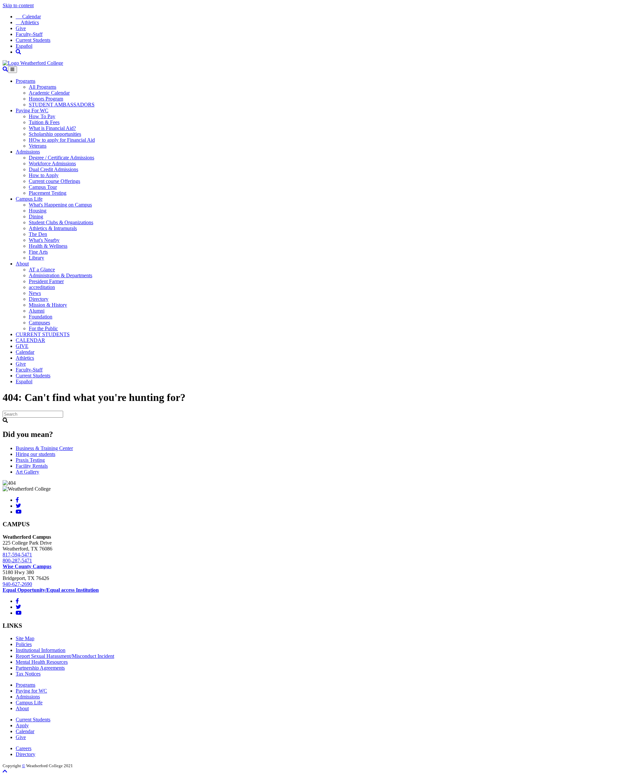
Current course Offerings (54, 181)
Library (36, 258)
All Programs (42, 87)
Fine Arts (38, 252)
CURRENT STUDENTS (43, 334)
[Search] (18, 52)
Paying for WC (31, 691)
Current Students (33, 40)
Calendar (28, 16)
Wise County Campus (27, 566)
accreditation (42, 287)
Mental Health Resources (42, 662)
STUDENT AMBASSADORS (62, 104)
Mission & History (48, 305)
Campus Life (29, 199)
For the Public (43, 328)
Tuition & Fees (44, 122)
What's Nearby (44, 240)
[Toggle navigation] (12, 69)
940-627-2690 (17, 584)
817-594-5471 (17, 554)
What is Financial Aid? (52, 128)
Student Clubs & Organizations (61, 222)
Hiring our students (35, 454)
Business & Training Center (44, 448)
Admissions (28, 151)
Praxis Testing (30, 460)
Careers (23, 748)
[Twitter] (18, 506)
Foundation (40, 316)
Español (24, 46)
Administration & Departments (60, 275)
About (22, 263)
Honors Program (46, 98)
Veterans (37, 146)
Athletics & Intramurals (53, 228)
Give (21, 28)
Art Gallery (27, 472)
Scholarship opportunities (55, 134)
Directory (38, 299)
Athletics (27, 22)
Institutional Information (40, 650)
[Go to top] (5, 771)
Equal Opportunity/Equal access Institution (51, 590)
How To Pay (42, 116)
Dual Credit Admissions (53, 169)
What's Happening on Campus (60, 205)
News (35, 293)
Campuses (39, 322)
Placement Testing (47, 193)
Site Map (25, 638)
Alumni (36, 311)
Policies (24, 644)
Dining (36, 216)
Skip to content (18, 5)
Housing (37, 210)
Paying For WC (32, 110)
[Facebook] (17, 500)
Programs (25, 81)
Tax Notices (28, 674)
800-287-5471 (17, 560)
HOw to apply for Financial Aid (62, 140)
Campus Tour (43, 187)
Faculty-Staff (29, 34)
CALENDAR (30, 340)
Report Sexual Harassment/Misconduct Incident (65, 656)
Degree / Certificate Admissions (61, 157)
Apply (22, 725)
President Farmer (46, 281)
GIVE (22, 346)
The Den (38, 234)
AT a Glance (42, 269)
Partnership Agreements (40, 668)
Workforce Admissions (52, 163)
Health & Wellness (48, 246)
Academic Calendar (49, 93)
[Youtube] (19, 512)
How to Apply (44, 175)
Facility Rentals (32, 466)
